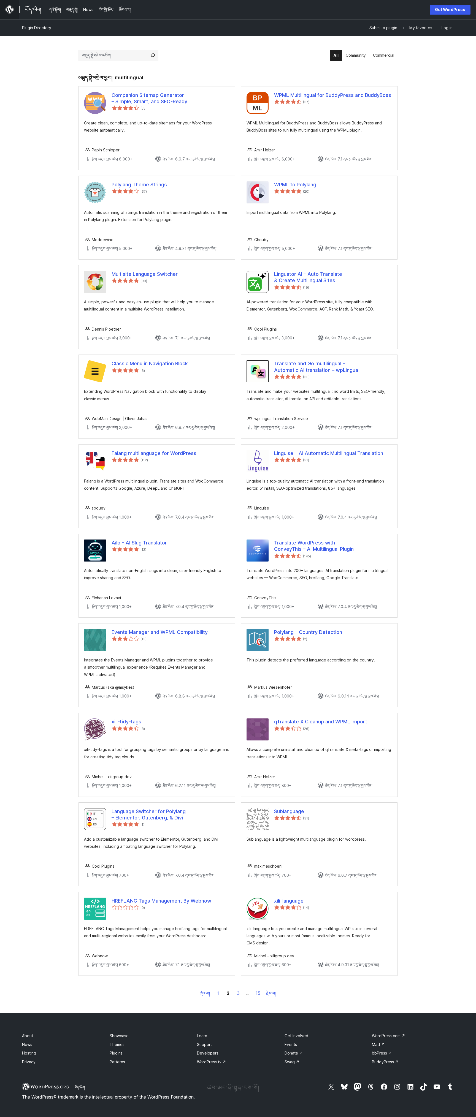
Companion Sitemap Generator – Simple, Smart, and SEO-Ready (149, 98)
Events (291, 1044)
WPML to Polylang (295, 184)
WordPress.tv (211, 1061)
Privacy (29, 1061)
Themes (117, 1044)
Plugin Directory (36, 27)
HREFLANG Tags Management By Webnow (161, 901)
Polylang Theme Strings (139, 184)
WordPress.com (388, 1035)
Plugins (116, 1053)
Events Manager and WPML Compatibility (160, 632)
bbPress (382, 1053)
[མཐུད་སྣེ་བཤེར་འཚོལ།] (152, 55)
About (27, 1035)
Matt (378, 1044)
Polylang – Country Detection (308, 632)
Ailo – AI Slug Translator (139, 543)
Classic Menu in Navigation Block (150, 363)
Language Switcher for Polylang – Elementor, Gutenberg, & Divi (149, 814)
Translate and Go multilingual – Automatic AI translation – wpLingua (316, 367)
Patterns (117, 1061)
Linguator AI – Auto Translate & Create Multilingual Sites (308, 277)
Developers (207, 1053)
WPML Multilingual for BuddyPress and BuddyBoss (332, 95)
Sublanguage (289, 811)
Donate (294, 1053)
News (27, 1044)
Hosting (29, 1053)
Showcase (119, 1035)
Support (204, 1044)
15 (258, 993)
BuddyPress (385, 1061)
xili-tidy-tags (126, 721)
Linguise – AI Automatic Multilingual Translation (328, 453)
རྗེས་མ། (271, 993)
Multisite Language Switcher (145, 274)
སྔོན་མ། (205, 993)
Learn (202, 1035)
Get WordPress (450, 9)
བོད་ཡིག (80, 1087)
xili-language (289, 901)
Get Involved (296, 1035)
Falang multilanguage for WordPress (154, 453)
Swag (292, 1061)
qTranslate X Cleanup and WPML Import (320, 721)
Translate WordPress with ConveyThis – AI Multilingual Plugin (314, 546)
